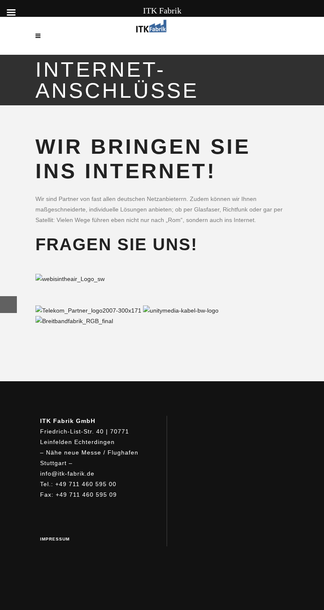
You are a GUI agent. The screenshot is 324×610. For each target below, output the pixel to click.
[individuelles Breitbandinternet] (70, 279)
